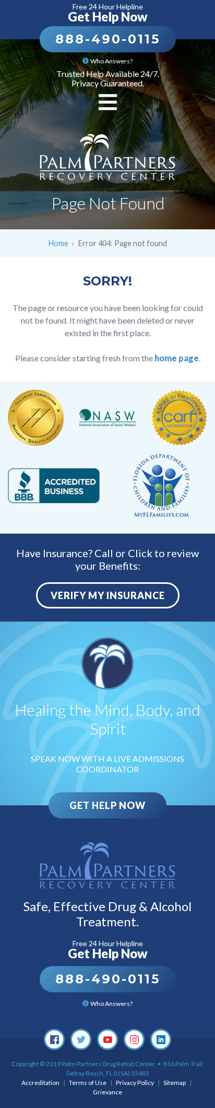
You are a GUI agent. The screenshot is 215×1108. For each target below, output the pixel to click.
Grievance (107, 1092)
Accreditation (40, 1083)
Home (58, 243)
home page (176, 358)
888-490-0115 (107, 39)
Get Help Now (107, 805)
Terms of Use (87, 1083)
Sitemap (174, 1083)
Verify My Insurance (108, 595)
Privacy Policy (135, 1083)
